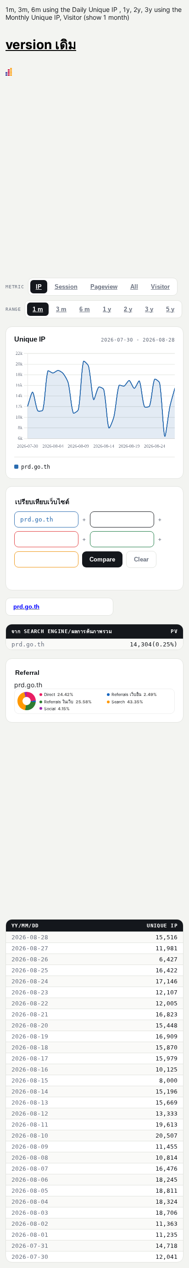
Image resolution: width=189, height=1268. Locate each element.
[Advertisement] (94, 174)
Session (66, 286)
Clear (141, 559)
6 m (84, 309)
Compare (102, 559)
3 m (61, 309)
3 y (149, 309)
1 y (107, 309)
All (134, 286)
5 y (170, 309)
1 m (38, 309)
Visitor (160, 286)
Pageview (103, 286)
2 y (128, 309)
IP (39, 286)
